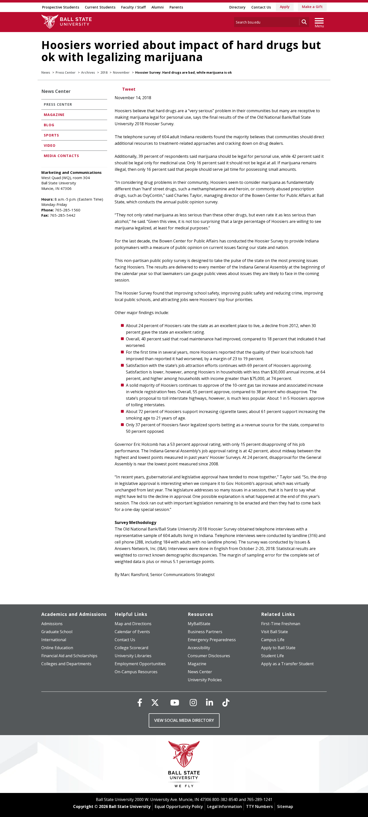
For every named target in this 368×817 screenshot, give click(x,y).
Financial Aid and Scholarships (69, 655)
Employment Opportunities (140, 663)
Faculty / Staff (133, 7)
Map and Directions (133, 623)
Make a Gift (312, 6)
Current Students (100, 7)
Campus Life (272, 639)
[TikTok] (225, 702)
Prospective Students (60, 7)
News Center (56, 91)
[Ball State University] (184, 765)
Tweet (128, 89)
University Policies (205, 680)
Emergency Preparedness (212, 639)
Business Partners (205, 631)
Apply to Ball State (278, 647)
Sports (51, 135)
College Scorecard (131, 647)
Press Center (66, 72)
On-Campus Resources (136, 671)
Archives (88, 72)
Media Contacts (61, 155)
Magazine (54, 114)
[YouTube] (174, 702)
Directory (237, 7)
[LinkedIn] (209, 702)
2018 (103, 72)
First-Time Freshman (280, 623)
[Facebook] (139, 702)
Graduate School (56, 631)
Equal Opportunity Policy (179, 806)
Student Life (272, 655)
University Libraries (133, 655)
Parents (176, 7)
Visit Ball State (274, 631)
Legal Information (224, 806)
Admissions (52, 623)
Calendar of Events (132, 631)
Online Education (57, 647)
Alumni (157, 7)
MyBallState (199, 623)
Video (50, 145)
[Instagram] (193, 702)
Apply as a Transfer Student (287, 663)
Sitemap (285, 806)
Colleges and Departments (66, 663)
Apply (285, 6)
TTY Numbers (259, 806)
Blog (49, 124)
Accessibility (199, 647)
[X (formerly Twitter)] (155, 702)
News (45, 72)
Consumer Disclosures (209, 655)
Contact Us (261, 7)
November (121, 72)
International (53, 639)
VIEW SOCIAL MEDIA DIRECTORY (184, 720)
